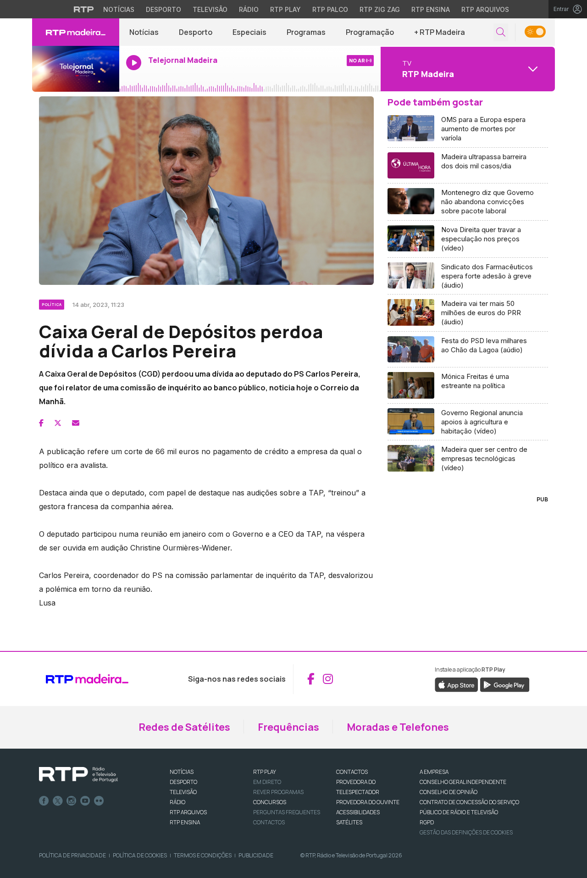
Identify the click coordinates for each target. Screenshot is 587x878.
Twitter (58, 801)
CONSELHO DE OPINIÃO (448, 792)
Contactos (269, 822)
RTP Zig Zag (380, 9)
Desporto (163, 9)
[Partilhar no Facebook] (41, 423)
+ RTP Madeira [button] (439, 32)
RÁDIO (177, 802)
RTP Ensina (430, 9)
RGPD (427, 822)
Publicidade (255, 855)
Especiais (249, 32)
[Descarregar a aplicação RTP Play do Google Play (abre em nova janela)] (505, 684)
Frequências (288, 727)
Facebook (44, 801)
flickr (99, 801)
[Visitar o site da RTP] (84, 9)
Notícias (118, 9)
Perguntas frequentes (286, 812)
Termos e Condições (203, 855)
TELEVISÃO (183, 792)
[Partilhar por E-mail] (75, 423)
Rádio (249, 9)
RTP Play (285, 9)
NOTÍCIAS (182, 772)
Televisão (210, 9)
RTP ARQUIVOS (188, 812)
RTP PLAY (264, 772)
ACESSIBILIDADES (358, 812)
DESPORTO (183, 782)
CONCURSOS (269, 802)
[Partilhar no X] (57, 423)
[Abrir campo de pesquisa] (500, 32)
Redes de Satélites (184, 727)
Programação (370, 32)
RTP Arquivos (485, 9)
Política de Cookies (140, 855)
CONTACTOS (352, 772)
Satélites (349, 822)
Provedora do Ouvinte (367, 802)
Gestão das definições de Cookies (466, 832)
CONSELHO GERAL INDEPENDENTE (463, 782)
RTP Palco (330, 9)
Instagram (71, 801)
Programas (306, 32)
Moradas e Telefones (398, 727)
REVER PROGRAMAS (278, 792)
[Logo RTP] (78, 775)
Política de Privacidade (72, 855)
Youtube (85, 801)
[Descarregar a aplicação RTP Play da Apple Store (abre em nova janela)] (456, 684)
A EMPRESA (434, 772)
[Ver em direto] (75, 69)
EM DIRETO (267, 782)
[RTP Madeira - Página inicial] (75, 32)
